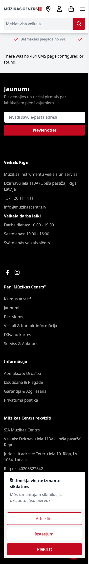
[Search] (79, 24)
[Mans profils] (59, 9)
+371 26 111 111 (19, 198)
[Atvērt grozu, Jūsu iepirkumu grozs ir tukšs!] (71, 9)
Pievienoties (45, 130)
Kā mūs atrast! (17, 299)
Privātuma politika (21, 400)
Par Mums (13, 316)
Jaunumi (11, 308)
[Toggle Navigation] (82, 8)
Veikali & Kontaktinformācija (30, 325)
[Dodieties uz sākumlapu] (23, 9)
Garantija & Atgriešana (25, 391)
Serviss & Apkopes (21, 343)
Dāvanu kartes (17, 334)
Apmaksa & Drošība (22, 373)
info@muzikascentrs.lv (25, 207)
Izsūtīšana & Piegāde (23, 382)
